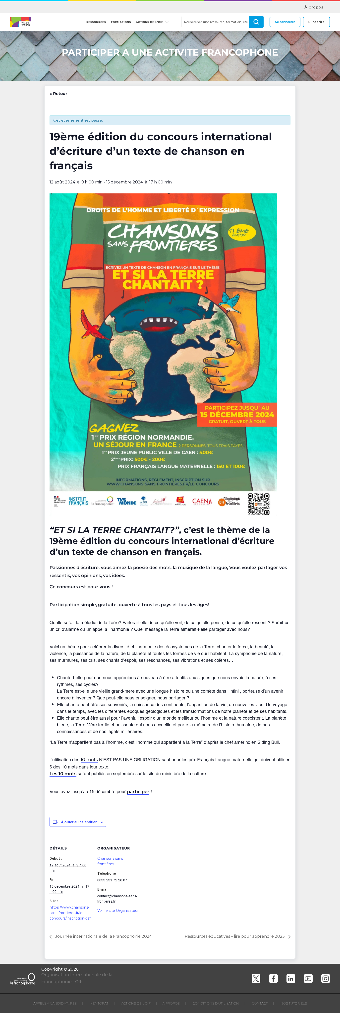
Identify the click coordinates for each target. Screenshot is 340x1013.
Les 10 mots (63, 773)
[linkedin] (290, 978)
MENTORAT (99, 1003)
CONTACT (260, 1003)
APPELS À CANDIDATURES (55, 1003)
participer (138, 791)
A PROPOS (171, 1003)
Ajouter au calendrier (79, 821)
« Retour (58, 93)
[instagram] (325, 978)
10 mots (89, 759)
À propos (314, 7)
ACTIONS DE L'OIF (136, 1003)
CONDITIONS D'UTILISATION (216, 1003)
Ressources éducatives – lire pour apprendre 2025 (235, 936)
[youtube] (308, 978)
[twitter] (256, 978)
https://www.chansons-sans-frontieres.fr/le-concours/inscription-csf (70, 913)
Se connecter (285, 22)
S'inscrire (316, 22)
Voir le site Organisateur (118, 910)
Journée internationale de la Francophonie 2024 (103, 936)
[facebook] (273, 978)
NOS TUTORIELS (294, 1003)
